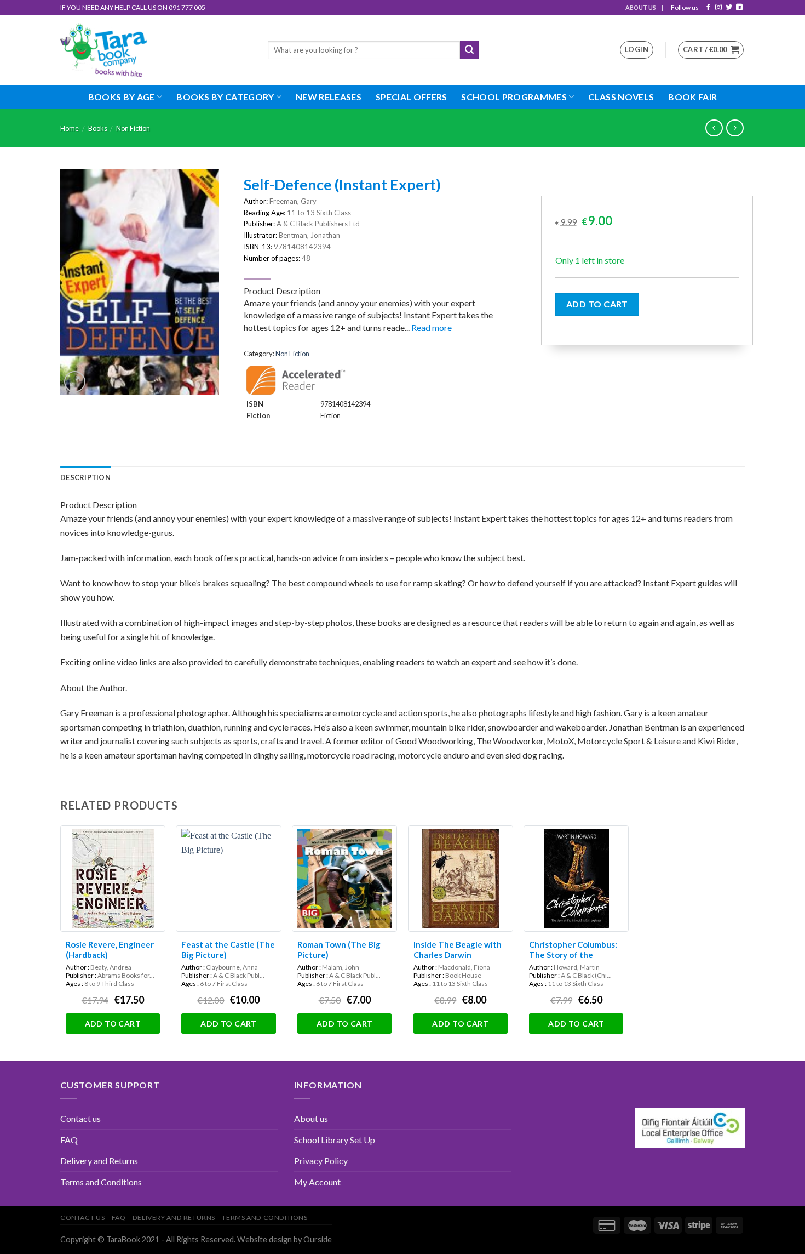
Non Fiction (133, 128)
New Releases (328, 97)
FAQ (69, 1140)
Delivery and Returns (99, 1160)
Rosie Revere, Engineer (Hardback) (110, 949)
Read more (431, 327)
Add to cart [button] (113, 1023)
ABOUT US (640, 7)
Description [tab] (85, 477)
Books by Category (225, 97)
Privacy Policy (321, 1160)
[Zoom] (74, 381)
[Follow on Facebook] (708, 8)
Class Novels (621, 97)
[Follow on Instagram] (718, 8)
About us (311, 1118)
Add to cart (597, 304)
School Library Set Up (334, 1140)
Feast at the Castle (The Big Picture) (228, 949)
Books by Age (121, 97)
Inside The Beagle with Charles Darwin (457, 949)
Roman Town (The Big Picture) (339, 949)
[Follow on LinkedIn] (739, 8)
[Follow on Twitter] (729, 8)
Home (69, 128)
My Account (317, 1182)
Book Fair (692, 97)
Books (97, 128)
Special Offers (411, 97)
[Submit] (469, 50)
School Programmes (513, 97)
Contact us (80, 1118)
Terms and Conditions (101, 1182)
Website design (264, 1239)
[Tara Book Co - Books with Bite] (155, 50)
